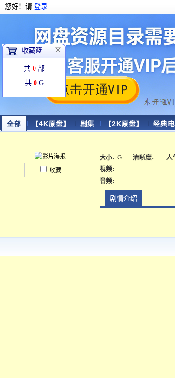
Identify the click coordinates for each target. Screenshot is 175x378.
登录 (41, 6)
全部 (14, 123)
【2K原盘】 (124, 123)
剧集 (87, 123)
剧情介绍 (123, 198)
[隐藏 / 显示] (58, 50)
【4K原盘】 (51, 123)
